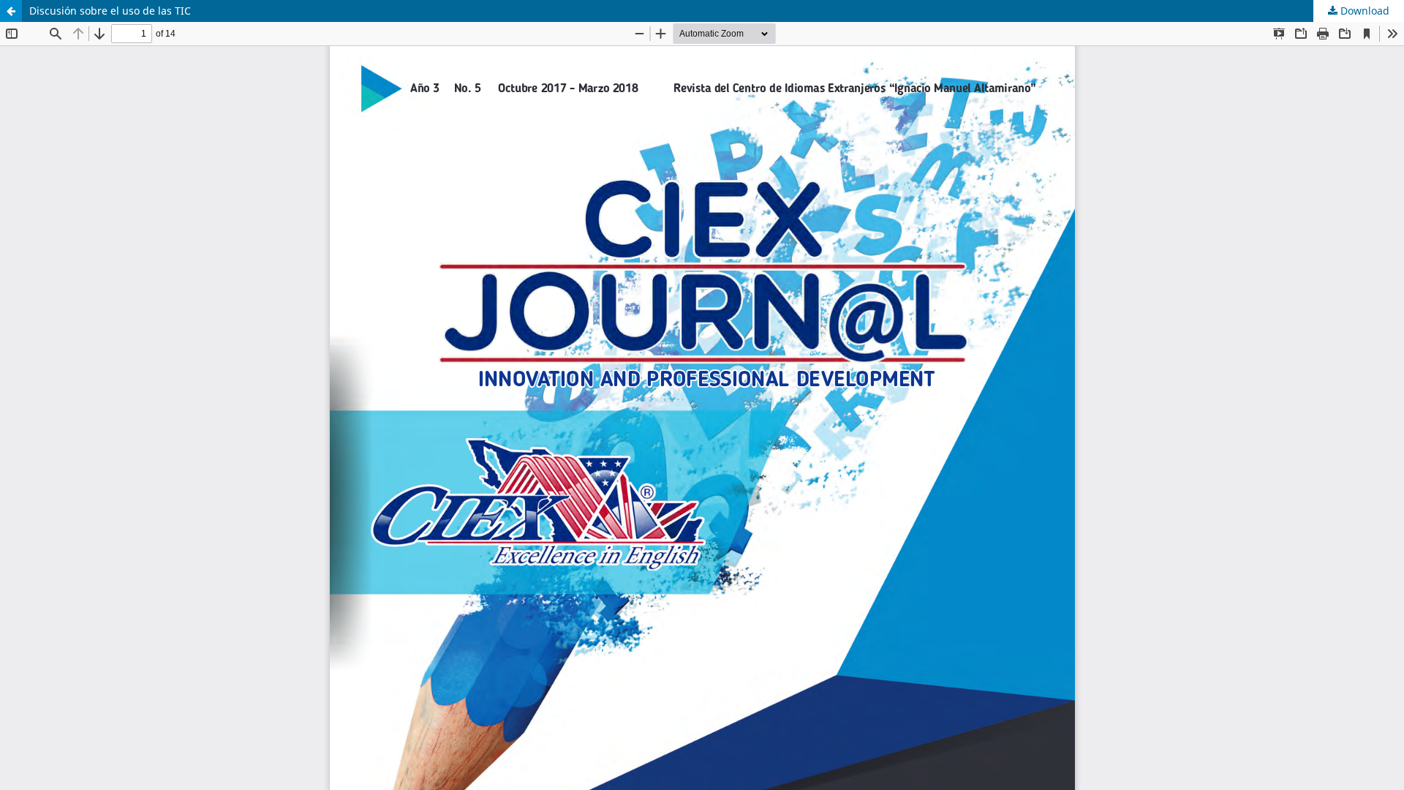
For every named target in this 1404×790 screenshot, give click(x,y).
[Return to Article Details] (11, 11)
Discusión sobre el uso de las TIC (110, 11)
